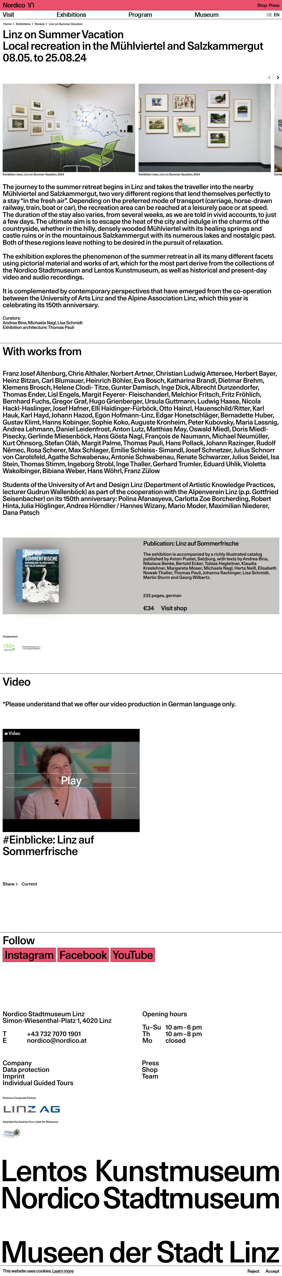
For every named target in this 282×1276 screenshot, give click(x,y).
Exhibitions (71, 14)
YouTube (133, 955)
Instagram (29, 955)
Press (274, 5)
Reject (253, 1271)
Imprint (14, 1076)
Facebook (83, 955)
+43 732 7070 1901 (53, 1034)
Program (140, 14)
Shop (262, 5)
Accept (272, 1271)
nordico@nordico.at (56, 1040)
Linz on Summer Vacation (65, 24)
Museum (207, 14)
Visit (8, 14)
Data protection (26, 1069)
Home (7, 24)
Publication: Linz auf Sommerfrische (191, 543)
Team (150, 1076)
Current (29, 884)
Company (17, 1063)
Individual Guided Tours (38, 1083)
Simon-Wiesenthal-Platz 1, (57, 1020)
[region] (141, 130)
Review (39, 24)
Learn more (63, 1271)
